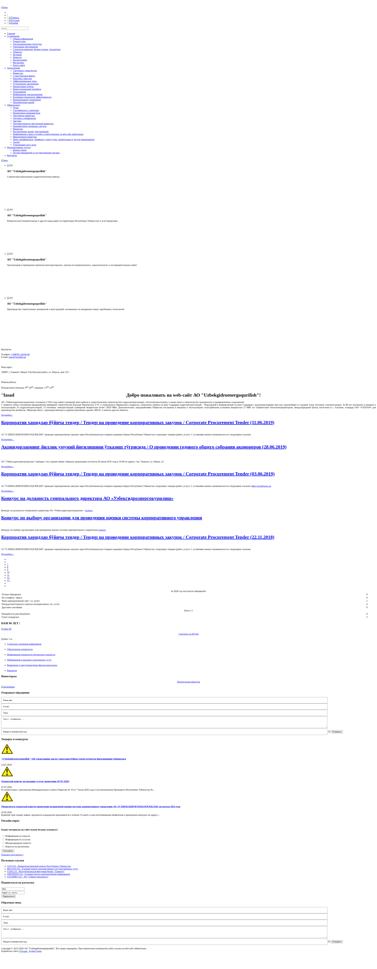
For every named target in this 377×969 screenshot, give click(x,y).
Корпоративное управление (27, 99)
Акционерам (13, 68)
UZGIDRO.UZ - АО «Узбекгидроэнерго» (27, 877)
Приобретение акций (23, 102)
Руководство (19, 41)
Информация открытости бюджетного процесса (31, 654)
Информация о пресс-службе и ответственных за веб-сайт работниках (48, 134)
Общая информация (23, 39)
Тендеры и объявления (24, 118)
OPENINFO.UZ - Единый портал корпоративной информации (38, 874)
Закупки (17, 121)
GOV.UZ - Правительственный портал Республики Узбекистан (39, 866)
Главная (11, 33)
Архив (16, 142)
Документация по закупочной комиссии (33, 123)
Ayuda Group (35, 951)
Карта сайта (19, 65)
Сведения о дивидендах (25, 70)
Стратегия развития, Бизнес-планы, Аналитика (37, 49)
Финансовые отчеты (23, 86)
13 (8, 580)
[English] (13, 23)
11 (8, 575)
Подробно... (7, 415)
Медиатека (18, 62)
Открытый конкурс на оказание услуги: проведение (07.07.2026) (35, 781)
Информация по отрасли (17, 836)
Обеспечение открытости (20, 649)
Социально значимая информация (24, 644)
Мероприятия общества (25, 137)
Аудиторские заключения (25, 84)
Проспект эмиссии (22, 78)
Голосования (19, 92)
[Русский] (14, 20)
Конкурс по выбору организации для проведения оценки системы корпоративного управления (101, 517)
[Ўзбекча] (14, 17)
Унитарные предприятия (25, 46)
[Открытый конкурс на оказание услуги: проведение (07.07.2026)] (7, 775)
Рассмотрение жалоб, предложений (31, 131)
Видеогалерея (20, 60)
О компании (13, 36)
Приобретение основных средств (29, 126)
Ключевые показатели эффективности (32, 97)
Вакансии (18, 129)
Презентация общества (188, 682)
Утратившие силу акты (24, 145)
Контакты (12, 155)
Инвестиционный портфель (27, 89)
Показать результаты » (12, 854)
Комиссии (18, 73)
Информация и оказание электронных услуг (29, 660)
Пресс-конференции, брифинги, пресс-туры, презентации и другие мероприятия (53, 139)
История (17, 54)
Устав (16, 107)
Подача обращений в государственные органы (36, 152)
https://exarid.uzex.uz (261, 486)
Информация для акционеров (28, 94)
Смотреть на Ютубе (189, 634)
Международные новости (18, 843)
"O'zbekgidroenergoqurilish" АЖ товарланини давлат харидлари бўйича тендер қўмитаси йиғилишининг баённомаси (63, 759)
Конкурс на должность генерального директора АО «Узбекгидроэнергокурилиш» (87, 498)
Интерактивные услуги (19, 147)
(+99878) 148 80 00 (20, 354)
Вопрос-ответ (20, 150)
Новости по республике (17, 846)
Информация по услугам (17, 839)
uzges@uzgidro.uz (17, 357)
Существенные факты (24, 76)
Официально (13, 105)
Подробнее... (7, 439)
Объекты (17, 52)
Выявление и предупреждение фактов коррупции (32, 665)
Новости (17, 57)
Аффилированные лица (25, 81)
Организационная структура (27, 44)
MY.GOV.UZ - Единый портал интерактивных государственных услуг (42, 869)
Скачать (89, 510)
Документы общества (24, 115)
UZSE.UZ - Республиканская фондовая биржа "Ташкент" (36, 871)
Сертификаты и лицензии (26, 110)
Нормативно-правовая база (26, 113)
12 (8, 578)
